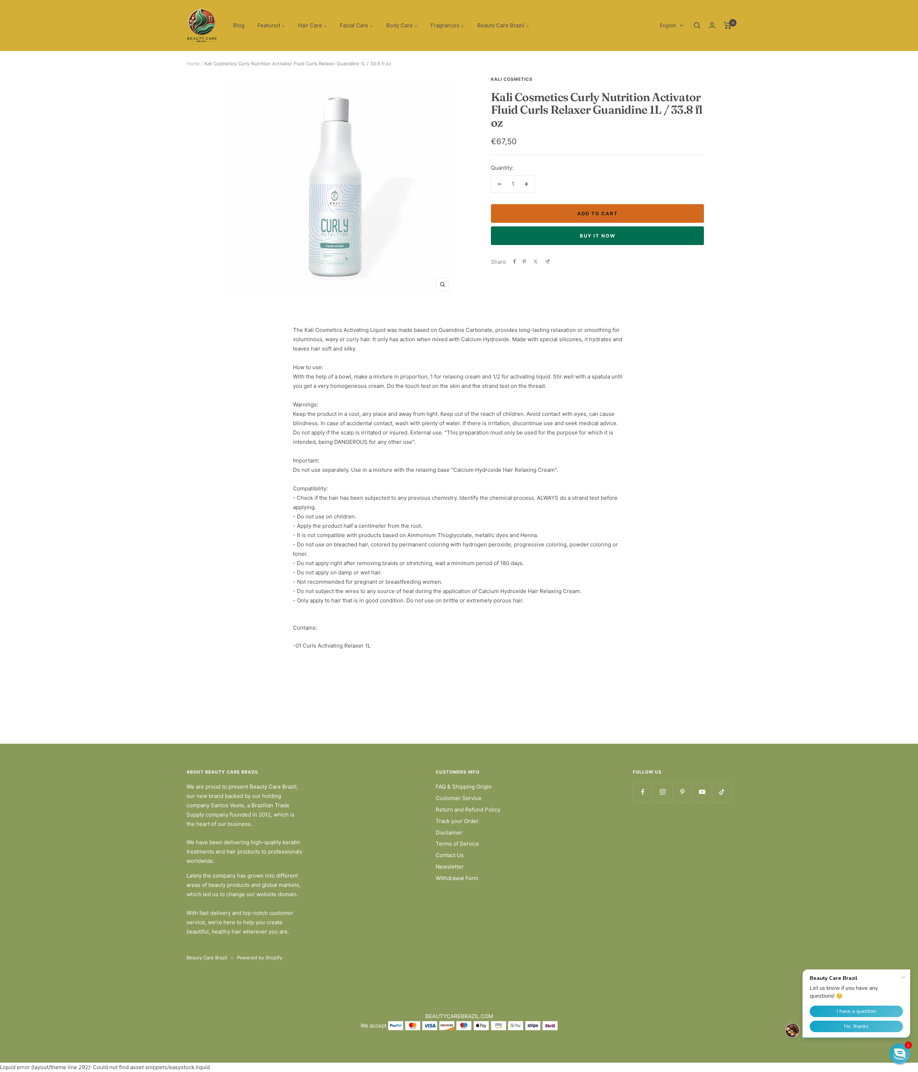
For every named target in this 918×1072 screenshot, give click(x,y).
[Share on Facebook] (514, 261)
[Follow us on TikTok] (722, 792)
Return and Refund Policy (468, 809)
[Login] (712, 25)
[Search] (697, 25)
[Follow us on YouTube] (702, 792)
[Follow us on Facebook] (643, 792)
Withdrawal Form (457, 878)
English (668, 25)
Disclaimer (449, 832)
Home (193, 63)
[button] (899, 1053)
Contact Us (450, 855)
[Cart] (728, 25)
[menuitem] (238, 25)
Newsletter (450, 866)
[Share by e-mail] (547, 261)
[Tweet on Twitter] (536, 261)
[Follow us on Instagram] (662, 792)
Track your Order (457, 821)
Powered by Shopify (259, 957)
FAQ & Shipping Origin (464, 786)
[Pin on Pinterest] (524, 261)
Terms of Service (457, 843)
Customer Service (459, 798)
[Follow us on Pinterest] (682, 792)
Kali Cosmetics (512, 79)
